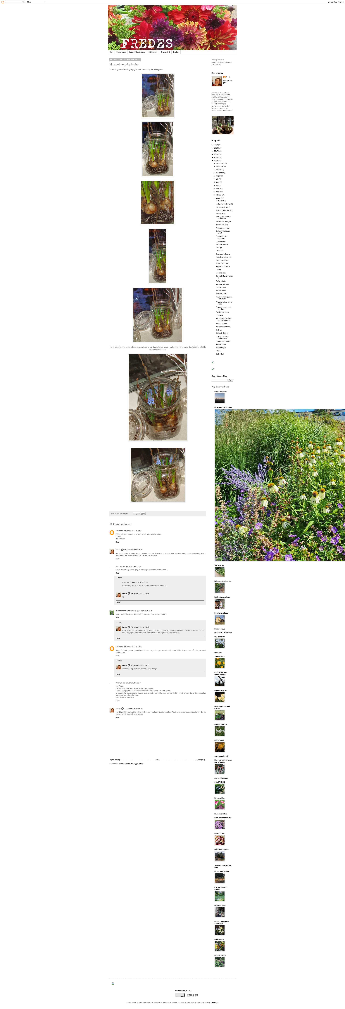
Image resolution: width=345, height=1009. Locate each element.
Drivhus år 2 (165, 52)
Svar (117, 542)
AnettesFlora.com (221, 778)
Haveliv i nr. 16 (220, 955)
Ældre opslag (200, 760)
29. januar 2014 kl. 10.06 (133, 550)
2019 (216, 145)
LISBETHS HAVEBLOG (223, 633)
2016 (216, 154)
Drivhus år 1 (153, 52)
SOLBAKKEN (219, 782)
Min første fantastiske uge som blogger (223, 319)
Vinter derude (221, 241)
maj (217, 185)
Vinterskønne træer (223, 228)
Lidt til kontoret (221, 287)
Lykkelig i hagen (220, 690)
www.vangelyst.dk (221, 756)
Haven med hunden (221, 871)
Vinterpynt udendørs (223, 327)
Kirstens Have (219, 798)
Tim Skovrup (219, 565)
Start (111, 52)
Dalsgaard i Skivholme (223, 407)
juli (217, 179)
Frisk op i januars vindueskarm (222, 337)
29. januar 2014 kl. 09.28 (133, 531)
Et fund (218, 270)
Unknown (119, 531)
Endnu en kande (222, 260)
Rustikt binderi (221, 291)
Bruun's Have (219, 629)
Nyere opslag (115, 760)
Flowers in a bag (222, 263)
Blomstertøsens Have (222, 818)
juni (217, 182)
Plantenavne (121, 52)
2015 (216, 157)
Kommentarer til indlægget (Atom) (131, 764)
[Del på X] (139, 513)
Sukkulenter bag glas (223, 222)
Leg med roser (221, 273)
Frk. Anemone (219, 637)
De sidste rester (221, 294)
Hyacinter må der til (223, 267)
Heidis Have (219, 740)
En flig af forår (221, 281)
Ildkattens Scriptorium (222, 581)
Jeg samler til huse (222, 207)
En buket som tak (222, 244)
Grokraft (218, 330)
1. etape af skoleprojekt (224, 204)
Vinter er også (221, 348)
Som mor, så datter (222, 284)
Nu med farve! (221, 213)
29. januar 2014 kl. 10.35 (143, 611)
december (220, 163)
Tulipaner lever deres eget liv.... (223, 308)
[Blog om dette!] (136, 513)
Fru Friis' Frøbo (220, 905)
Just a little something (223, 257)
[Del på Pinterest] (144, 513)
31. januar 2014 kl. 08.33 (140, 665)
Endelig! (219, 248)
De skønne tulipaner (223, 254)
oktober (219, 170)
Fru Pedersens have (222, 597)
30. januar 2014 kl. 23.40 (132, 683)
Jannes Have (219, 657)
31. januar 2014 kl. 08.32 (133, 709)
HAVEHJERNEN (220, 724)
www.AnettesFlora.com (125, 611)
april (218, 189)
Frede (118, 550)
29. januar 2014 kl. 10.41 (140, 627)
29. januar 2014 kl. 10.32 (139, 582)
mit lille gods (219, 939)
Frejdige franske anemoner (221, 237)
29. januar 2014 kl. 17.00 (133, 647)
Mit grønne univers (221, 849)
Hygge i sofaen (221, 324)
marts (218, 192)
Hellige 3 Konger (222, 333)
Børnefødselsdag (222, 225)
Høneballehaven (220, 391)
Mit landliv (218, 653)
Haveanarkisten (220, 814)
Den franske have (221, 613)
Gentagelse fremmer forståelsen (223, 218)
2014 (216, 160)
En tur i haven (221, 345)
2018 (216, 148)
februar (219, 195)
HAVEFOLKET (219, 834)
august (218, 176)
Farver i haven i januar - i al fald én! (224, 298)
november (220, 166)
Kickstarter (219, 315)
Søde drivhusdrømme (137, 52)
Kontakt (176, 52)
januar (218, 198)
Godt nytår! (220, 354)
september (220, 173)
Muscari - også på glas (224, 210)
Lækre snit (219, 251)
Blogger (215, 1002)
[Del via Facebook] (141, 513)
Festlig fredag (221, 201)
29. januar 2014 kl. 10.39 (140, 593)
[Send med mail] (134, 513)
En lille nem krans (222, 312)
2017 (216, 151)
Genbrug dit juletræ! (223, 341)
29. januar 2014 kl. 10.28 (132, 566)
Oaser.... (219, 351)
